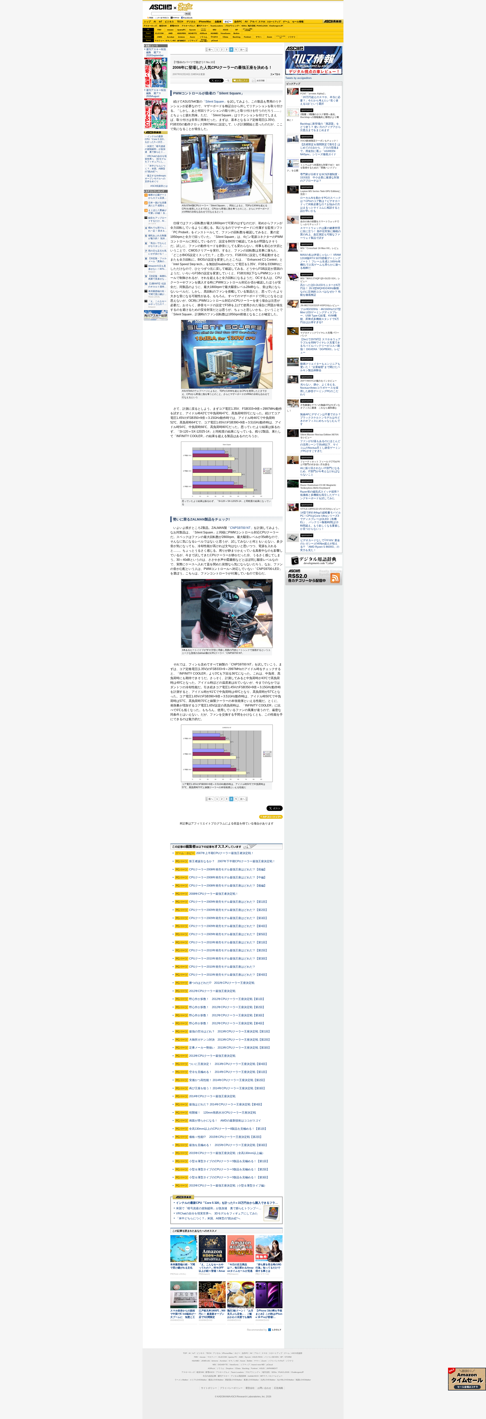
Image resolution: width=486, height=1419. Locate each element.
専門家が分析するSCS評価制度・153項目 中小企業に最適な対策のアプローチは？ (320, 177)
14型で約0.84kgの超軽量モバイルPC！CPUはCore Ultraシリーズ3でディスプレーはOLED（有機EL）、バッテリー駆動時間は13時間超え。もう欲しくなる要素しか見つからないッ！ (320, 520)
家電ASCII (174, 26)
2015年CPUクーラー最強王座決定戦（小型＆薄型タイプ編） (228, 1185)
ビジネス (169, 21)
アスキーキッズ (150, 26)
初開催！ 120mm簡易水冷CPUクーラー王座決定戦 (222, 1112)
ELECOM (159, 33)
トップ (147, 21)
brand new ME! (258, 1365)
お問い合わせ (264, 1388)
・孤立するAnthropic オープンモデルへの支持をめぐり (156, 178)
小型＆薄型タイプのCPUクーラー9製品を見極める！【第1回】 (229, 1161)
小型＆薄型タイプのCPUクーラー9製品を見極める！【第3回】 (229, 1177)
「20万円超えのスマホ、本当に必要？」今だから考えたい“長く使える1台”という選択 (320, 100)
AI (155, 21)
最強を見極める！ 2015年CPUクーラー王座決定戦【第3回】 (228, 1145)
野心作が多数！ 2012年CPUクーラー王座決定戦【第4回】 (227, 1023)
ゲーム (286, 21)
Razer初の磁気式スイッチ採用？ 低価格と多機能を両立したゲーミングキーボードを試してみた (321, 495)
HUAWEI (214, 33)
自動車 (218, 21)
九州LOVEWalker (267, 1380)
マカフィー (159, 41)
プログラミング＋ (252, 1372)
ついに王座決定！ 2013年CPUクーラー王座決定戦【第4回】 (228, 1063)
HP (236, 30)
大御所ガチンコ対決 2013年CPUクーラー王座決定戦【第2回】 (230, 1039)
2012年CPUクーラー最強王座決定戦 (212, 991)
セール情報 (298, 21)
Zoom (269, 37)
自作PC (238, 21)
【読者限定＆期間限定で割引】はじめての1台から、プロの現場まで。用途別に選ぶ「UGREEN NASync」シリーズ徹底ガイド (320, 149)
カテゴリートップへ (271, 817)
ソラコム (203, 37)
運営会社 (250, 1388)
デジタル (191, 21)
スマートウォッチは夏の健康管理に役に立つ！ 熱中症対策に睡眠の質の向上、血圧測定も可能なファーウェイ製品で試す (320, 232)
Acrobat (170, 37)
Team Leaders (237, 1372)
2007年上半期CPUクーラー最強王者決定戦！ (225, 853)
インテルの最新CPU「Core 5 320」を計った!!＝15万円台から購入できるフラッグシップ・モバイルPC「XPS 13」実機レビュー (258, 1202)
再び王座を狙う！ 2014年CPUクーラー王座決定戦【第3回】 (227, 1088)
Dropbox (214, 37)
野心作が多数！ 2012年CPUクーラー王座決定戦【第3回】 (227, 1015)
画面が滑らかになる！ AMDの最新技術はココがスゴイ (225, 1120)
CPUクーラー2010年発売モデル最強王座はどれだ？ (222, 966)
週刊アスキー (202, 26)
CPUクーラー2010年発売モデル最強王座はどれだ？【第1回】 (228, 942)
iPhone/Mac (205, 21)
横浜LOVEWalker (215, 1380)
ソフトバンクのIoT (280, 37)
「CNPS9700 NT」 (240, 527)
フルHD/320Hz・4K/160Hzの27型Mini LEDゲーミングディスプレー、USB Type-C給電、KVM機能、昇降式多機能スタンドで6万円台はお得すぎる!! (320, 316)
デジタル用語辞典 (238, 1376)
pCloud (214, 41)
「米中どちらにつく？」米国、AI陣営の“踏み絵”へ (208, 1218)
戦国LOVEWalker (303, 1380)
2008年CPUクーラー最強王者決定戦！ (213, 893)
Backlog (236, 37)
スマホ (261, 21)
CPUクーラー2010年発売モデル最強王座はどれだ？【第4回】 (228, 974)
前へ (210, 49)
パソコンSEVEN (203, 29)
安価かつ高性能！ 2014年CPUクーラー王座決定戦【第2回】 (227, 1080)
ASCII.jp (160, 7)
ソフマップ (192, 41)
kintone (181, 37)
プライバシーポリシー (231, 1388)
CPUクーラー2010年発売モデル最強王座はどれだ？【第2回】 (228, 950)
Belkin (236, 33)
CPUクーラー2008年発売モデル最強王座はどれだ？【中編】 (228, 877)
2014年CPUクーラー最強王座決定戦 (212, 1096)
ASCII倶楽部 (333, 21)
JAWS (159, 37)
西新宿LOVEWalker (233, 1380)
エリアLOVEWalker (198, 1380)
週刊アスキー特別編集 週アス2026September (156, 52)
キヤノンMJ (170, 41)
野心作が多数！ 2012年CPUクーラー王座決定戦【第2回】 (227, 1007)
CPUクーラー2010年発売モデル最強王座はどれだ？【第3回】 (228, 958)
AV (246, 21)
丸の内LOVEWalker (285, 1380)
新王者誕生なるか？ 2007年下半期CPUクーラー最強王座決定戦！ (232, 861)
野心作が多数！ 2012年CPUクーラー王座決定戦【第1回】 (227, 999)
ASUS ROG (181, 33)
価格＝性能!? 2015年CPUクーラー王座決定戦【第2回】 (226, 1136)
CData (225, 37)
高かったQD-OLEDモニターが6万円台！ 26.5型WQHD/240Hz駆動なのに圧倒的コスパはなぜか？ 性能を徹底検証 (320, 289)
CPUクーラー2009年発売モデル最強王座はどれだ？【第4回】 (228, 926)
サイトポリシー (209, 1388)
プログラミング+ (232, 26)
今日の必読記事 (209, 1376)
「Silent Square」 (214, 101)
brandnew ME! (203, 40)
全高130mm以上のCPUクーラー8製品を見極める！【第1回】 (228, 1128)
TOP (185, 1353)
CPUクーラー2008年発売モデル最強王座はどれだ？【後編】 (228, 885)
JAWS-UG (205, 1361)
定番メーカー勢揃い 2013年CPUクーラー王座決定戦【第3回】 (230, 1047)
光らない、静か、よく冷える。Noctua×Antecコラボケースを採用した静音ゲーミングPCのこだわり (319, 389)
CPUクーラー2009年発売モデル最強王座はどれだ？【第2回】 (228, 909)
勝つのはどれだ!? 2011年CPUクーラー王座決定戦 (221, 982)
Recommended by (257, 1329)
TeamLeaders (216, 26)
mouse (170, 30)
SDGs (244, 26)
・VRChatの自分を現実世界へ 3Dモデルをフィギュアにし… (156, 159)
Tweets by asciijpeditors (298, 78)
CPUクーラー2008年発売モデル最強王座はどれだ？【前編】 (228, 869)
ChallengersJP (276, 26)
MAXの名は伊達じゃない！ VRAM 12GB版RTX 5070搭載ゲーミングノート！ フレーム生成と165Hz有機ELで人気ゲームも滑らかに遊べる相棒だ (320, 261)
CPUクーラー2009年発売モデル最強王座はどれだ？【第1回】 (228, 901)
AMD (170, 33)
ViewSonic (225, 33)
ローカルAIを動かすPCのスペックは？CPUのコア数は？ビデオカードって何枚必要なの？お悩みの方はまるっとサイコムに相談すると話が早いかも (320, 204)
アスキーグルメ (188, 26)
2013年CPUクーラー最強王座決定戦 (212, 1055)
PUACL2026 (262, 26)
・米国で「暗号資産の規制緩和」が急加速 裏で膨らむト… (155, 149)
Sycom (192, 30)
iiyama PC (232, 1357)
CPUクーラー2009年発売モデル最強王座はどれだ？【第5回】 (228, 934)
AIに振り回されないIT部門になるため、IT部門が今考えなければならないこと (320, 471)
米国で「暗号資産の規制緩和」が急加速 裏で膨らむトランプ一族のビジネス (226, 1208)
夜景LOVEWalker (251, 1380)
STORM (288, 1357)
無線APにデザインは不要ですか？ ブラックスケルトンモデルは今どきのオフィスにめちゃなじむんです (321, 419)
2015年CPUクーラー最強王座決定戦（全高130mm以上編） (227, 1153)
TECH (180, 21)
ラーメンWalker (181, 1380)
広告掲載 (278, 1388)
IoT (160, 21)
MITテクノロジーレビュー (271, 1376)
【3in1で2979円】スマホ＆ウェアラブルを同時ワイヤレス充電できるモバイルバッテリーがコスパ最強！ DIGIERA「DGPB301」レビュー (320, 346)
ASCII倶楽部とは (159, 186)
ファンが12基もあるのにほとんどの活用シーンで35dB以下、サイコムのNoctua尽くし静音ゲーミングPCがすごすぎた (320, 446)
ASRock (203, 33)
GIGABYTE (192, 33)
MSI (214, 30)
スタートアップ (273, 22)
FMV (159, 30)
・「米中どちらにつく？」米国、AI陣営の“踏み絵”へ (155, 169)
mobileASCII (253, 1376)
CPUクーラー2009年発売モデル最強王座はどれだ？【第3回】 (228, 918)
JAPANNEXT (181, 40)
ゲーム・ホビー (186, 7)
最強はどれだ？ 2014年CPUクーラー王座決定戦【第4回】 (226, 1104)
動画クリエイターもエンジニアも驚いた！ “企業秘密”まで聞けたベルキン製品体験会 (320, 367)
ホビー (228, 21)
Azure (192, 37)
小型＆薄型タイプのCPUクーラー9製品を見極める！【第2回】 (229, 1169)
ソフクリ (291, 37)
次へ (242, 49)
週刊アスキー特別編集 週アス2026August (156, 93)
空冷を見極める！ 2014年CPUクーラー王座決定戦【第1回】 (228, 1071)
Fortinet (247, 37)
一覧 (227, 80)
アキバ (253, 21)
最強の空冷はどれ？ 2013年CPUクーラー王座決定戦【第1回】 (230, 1031)
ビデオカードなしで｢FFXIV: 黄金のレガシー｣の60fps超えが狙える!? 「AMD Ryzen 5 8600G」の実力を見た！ (320, 545)
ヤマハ (258, 37)
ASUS (225, 30)
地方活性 (252, 26)
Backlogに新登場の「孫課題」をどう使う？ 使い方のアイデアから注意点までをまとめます (320, 127)
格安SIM (162, 26)
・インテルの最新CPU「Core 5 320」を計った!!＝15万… (155, 139)
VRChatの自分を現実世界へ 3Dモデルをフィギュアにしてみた (217, 1213)
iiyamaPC (181, 30)
